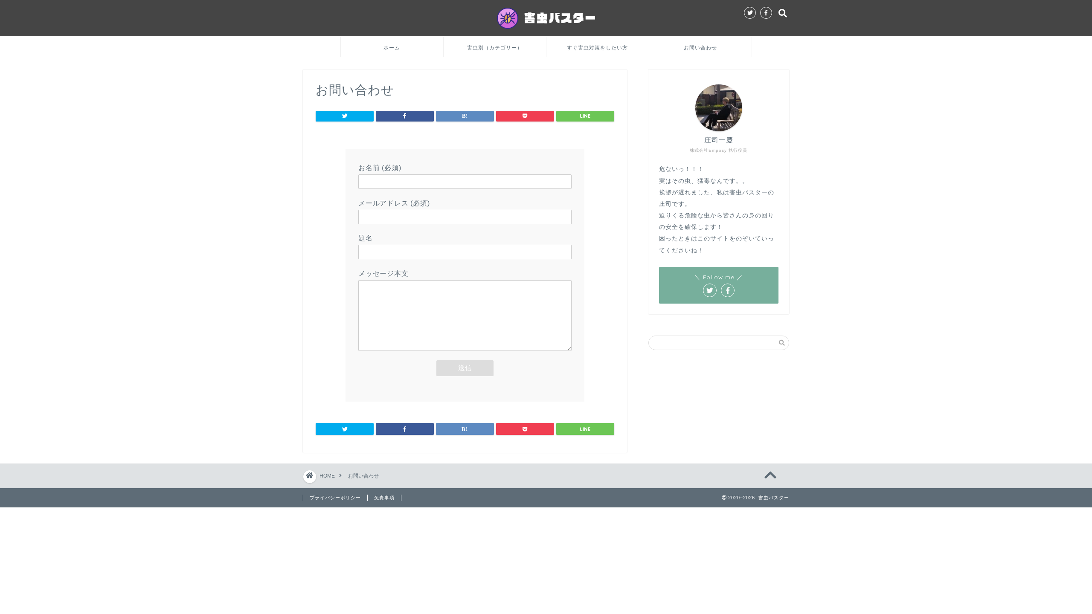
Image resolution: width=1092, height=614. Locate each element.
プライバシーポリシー (335, 497)
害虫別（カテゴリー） (495, 47)
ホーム (391, 47)
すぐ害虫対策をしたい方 (597, 47)
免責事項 (384, 497)
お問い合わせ (700, 47)
